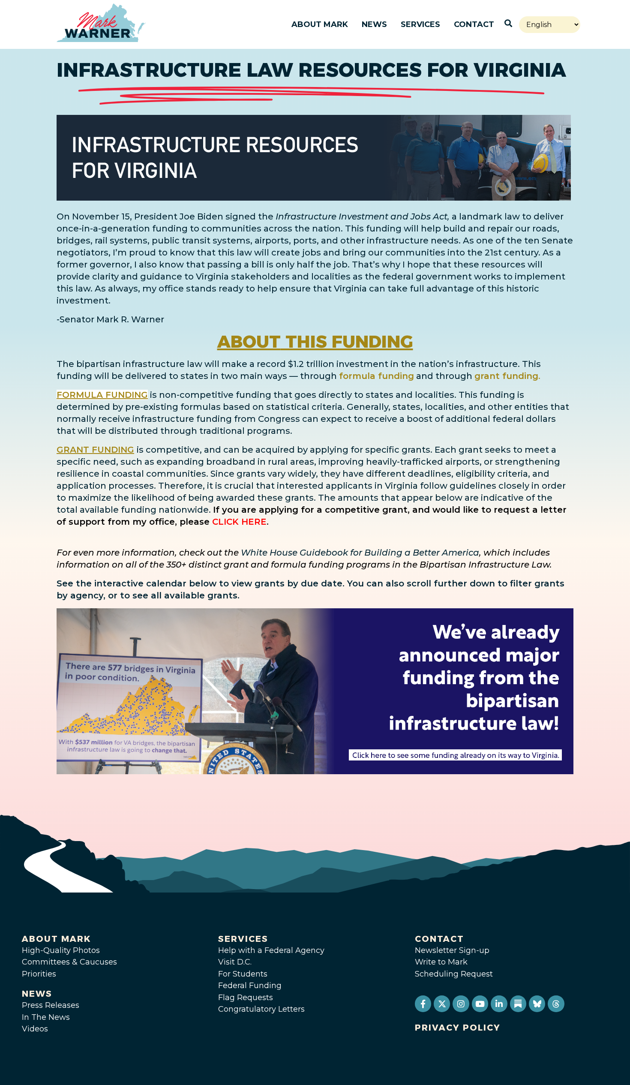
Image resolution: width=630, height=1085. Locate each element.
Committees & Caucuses (69, 962)
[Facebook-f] (423, 1003)
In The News (46, 1017)
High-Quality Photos (61, 950)
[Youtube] (480, 1003)
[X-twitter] (442, 1003)
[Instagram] (461, 1003)
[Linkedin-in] (499, 1003)
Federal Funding (250, 985)
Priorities (39, 974)
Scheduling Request (454, 974)
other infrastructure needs (399, 240)
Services (420, 24)
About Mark (319, 24)
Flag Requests (245, 997)
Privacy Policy (458, 1027)
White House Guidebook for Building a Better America (360, 552)
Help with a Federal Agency (271, 950)
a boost (415, 419)
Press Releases (50, 1005)
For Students (242, 974)
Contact (474, 24)
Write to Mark (441, 962)
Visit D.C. (235, 962)
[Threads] (556, 1003)
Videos (35, 1029)
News (374, 24)
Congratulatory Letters (261, 1009)
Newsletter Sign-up (452, 950)
